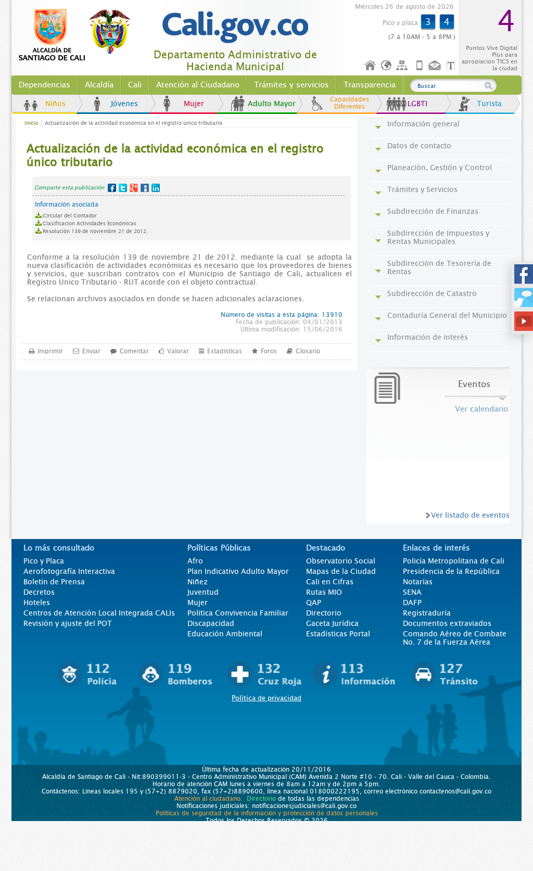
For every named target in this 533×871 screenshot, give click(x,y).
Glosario (308, 351)
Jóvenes (124, 103)
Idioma (387, 65)
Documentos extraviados (447, 623)
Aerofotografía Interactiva (69, 571)
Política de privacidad (266, 698)
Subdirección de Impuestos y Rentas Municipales (438, 237)
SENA (412, 592)
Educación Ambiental (224, 634)
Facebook (112, 188)
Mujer (194, 103)
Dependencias (44, 84)
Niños (55, 103)
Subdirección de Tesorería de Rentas (439, 267)
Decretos (39, 592)
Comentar (134, 351)
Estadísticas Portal (338, 634)
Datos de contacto (419, 146)
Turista (489, 103)
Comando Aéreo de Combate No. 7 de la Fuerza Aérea (454, 638)
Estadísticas (224, 351)
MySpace (145, 188)
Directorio (323, 613)
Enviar (91, 351)
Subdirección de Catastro (432, 293)
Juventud (203, 592)
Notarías (418, 582)
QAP (313, 602)
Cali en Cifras (329, 582)
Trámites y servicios (291, 84)
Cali (135, 84)
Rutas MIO (324, 592)
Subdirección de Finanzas (432, 211)
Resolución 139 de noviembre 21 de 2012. (95, 231)
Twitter (123, 188)
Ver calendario (481, 409)
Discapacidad (210, 623)
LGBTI (417, 103)
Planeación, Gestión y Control (439, 167)
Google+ (134, 188)
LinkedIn (155, 188)
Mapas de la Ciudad (341, 571)
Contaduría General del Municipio (447, 315)
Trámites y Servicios (422, 189)
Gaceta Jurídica (332, 623)
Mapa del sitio (403, 65)
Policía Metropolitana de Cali (453, 561)
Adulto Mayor (272, 103)
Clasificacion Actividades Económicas (89, 223)
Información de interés (427, 337)
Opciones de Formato (452, 65)
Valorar (178, 351)
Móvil (419, 65)
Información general (423, 124)
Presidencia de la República (451, 571)
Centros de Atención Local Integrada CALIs (99, 613)
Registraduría (427, 613)
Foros (269, 351)
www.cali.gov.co (78, 35)
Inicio (370, 65)
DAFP (412, 602)
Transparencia (370, 84)
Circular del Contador (70, 216)
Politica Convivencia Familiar (237, 613)
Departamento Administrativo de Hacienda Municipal (235, 61)
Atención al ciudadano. (208, 798)
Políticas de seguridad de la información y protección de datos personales (267, 813)
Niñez (197, 582)
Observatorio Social (340, 561)
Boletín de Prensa (54, 582)
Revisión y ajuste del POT (67, 623)
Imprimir (50, 351)
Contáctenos (435, 65)
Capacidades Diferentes (349, 103)
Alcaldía (99, 84)
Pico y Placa (43, 561)
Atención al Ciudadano (197, 84)
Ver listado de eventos (470, 515)
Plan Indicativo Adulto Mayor (238, 571)
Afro (195, 561)
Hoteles (36, 602)
